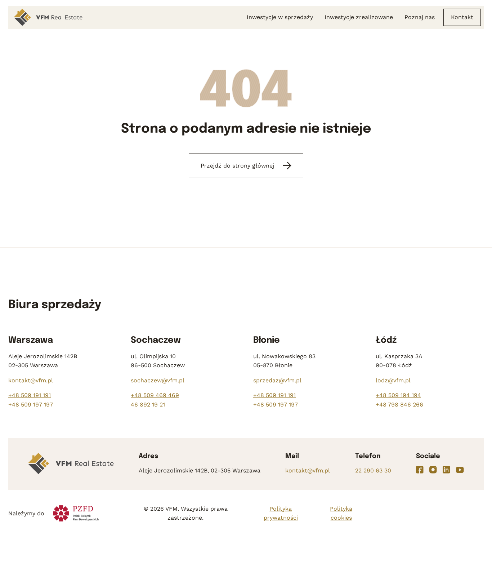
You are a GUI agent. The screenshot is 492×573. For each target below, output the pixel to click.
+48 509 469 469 (155, 395)
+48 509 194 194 (398, 395)
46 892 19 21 (148, 404)
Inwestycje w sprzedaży (280, 17)
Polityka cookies (341, 513)
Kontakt (462, 17)
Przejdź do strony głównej (237, 165)
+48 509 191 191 (29, 395)
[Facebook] (420, 470)
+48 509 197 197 (30, 404)
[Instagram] (433, 470)
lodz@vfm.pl (393, 380)
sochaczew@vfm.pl (157, 380)
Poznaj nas (419, 17)
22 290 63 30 (373, 470)
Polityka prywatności (281, 513)
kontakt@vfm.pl (30, 380)
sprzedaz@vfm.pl (277, 380)
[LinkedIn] (446, 470)
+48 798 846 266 (399, 404)
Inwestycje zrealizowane (359, 17)
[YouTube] (460, 470)
